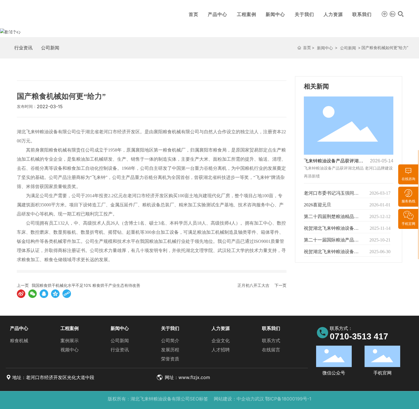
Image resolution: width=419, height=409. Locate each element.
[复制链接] (66, 293)
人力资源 (333, 14)
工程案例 (246, 14)
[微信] (32, 293)
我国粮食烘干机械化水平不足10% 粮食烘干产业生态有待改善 (86, 285)
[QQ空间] (55, 293)
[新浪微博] (21, 293)
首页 (193, 14)
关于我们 (304, 14)
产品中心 (217, 14)
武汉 (259, 399)
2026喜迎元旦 (317, 204)
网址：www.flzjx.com (186, 377)
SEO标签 (199, 399)
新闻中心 (275, 14)
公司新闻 (50, 48)
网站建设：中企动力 (234, 399)
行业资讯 (23, 48)
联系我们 (362, 14)
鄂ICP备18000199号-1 (288, 399)
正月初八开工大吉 (253, 285)
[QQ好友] (44, 293)
